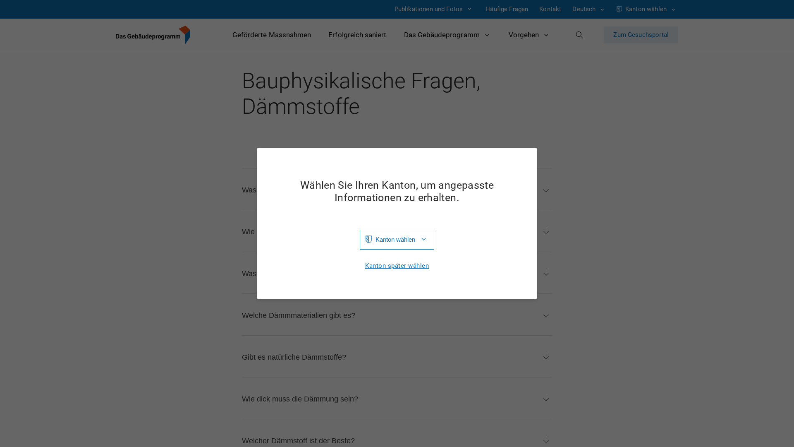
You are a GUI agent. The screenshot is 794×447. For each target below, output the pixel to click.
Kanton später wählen (397, 266)
